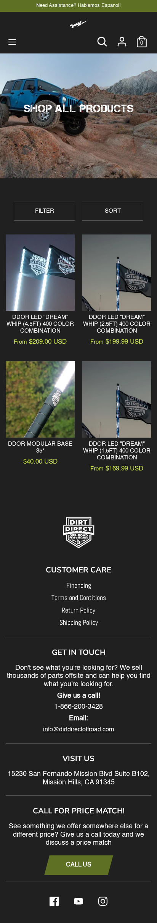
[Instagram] (102, 901)
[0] (141, 38)
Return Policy (78, 610)
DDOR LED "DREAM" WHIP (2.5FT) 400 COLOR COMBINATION (117, 324)
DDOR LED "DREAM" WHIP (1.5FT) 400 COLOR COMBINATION (117, 451)
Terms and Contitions (78, 597)
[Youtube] (78, 901)
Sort (113, 211)
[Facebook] (54, 901)
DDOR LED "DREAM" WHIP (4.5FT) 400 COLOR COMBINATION (40, 324)
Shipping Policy (78, 622)
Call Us (78, 865)
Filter (44, 211)
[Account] (122, 38)
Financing (78, 585)
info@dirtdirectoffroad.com (78, 730)
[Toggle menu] (12, 41)
